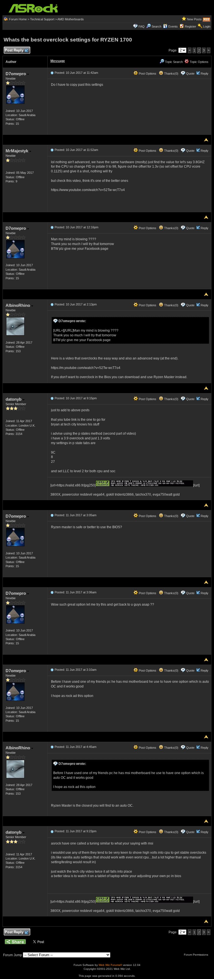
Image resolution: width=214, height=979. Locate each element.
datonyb (14, 399)
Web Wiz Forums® (110, 964)
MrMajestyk (17, 150)
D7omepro (16, 73)
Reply (204, 73)
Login (206, 26)
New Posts (194, 19)
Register (190, 26)
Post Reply (14, 50)
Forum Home (18, 19)
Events (173, 26)
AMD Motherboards (70, 19)
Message (57, 61)
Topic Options (198, 61)
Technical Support (42, 19)
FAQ (141, 26)
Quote (190, 73)
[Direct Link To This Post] (52, 72)
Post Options (147, 73)
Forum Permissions (196, 954)
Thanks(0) (170, 73)
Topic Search (173, 61)
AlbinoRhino (18, 305)
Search (156, 26)
